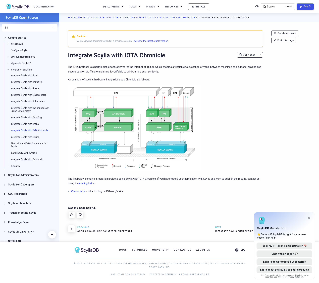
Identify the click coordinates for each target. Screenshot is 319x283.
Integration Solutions (21, 70)
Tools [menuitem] (133, 6)
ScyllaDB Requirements (23, 56)
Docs (123, 249)
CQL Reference (17, 194)
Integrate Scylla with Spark (25, 75)
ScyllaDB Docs (80, 17)
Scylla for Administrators (23, 175)
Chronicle (76, 191)
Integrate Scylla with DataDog (26, 117)
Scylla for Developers (21, 184)
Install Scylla (17, 43)
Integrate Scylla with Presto (25, 88)
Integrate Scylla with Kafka (25, 124)
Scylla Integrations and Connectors (174, 17)
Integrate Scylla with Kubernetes (28, 101)
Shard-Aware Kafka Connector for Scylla (29, 145)
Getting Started (136, 17)
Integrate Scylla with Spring (25, 137)
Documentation (44, 7)
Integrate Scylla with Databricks (27, 159)
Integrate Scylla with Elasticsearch (29, 95)
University (160, 249)
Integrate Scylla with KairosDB (26, 82)
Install (201, 6)
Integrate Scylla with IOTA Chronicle (29, 130)
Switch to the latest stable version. (151, 41)
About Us (203, 249)
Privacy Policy (158, 263)
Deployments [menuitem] (111, 6)
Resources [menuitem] (172, 6)
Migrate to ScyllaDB (21, 63)
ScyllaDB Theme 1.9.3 (196, 274)
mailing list (85, 183)
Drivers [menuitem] (151, 6)
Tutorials (15, 166)
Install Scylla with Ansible (24, 153)
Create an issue (286, 33)
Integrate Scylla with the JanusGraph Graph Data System (30, 109)
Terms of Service (136, 263)
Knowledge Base (18, 222)
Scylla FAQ (14, 241)
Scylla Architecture (19, 203)
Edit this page (285, 40)
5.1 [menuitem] (6, 27)
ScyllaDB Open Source (108, 17)
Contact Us (183, 249)
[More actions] (260, 55)
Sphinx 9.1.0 (172, 274)
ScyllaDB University (20, 231)
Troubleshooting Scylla (22, 212)
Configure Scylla (19, 50)
